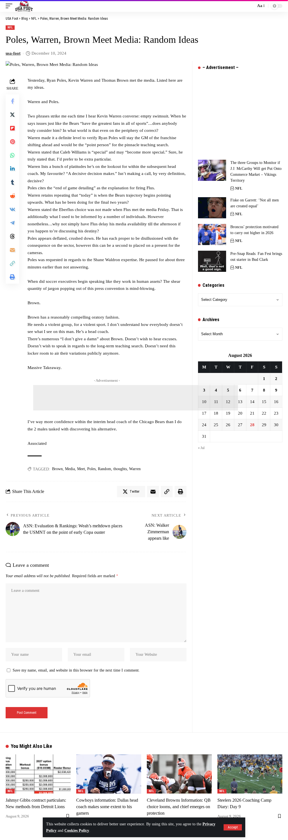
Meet (81, 469)
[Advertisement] (135, 397)
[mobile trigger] (10, 6)
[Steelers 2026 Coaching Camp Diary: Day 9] (249, 774)
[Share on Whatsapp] (12, 155)
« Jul (201, 448)
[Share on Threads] (12, 236)
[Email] (12, 250)
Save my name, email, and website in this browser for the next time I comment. (76, 670)
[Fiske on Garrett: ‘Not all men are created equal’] (212, 207)
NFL (10, 27)
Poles (91, 469)
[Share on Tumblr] (12, 182)
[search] (250, 6)
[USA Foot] (24, 6)
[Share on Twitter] (12, 114)
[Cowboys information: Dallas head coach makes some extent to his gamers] (108, 774)
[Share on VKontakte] (12, 209)
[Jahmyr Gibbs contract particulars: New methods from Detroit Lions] (38, 774)
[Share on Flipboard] (12, 128)
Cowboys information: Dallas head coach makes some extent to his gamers (107, 806)
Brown (57, 469)
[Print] (12, 277)
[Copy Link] (12, 263)
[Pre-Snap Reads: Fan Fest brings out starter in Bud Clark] (212, 261)
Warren (135, 469)
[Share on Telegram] (12, 223)
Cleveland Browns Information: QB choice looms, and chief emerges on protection (179, 806)
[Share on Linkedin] (12, 168)
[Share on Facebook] (12, 101)
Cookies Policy (76, 830)
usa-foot (13, 53)
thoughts (120, 469)
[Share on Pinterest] (12, 141)
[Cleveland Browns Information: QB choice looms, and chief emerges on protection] (179, 774)
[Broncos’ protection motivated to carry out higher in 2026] (212, 234)
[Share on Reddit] (12, 196)
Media (70, 469)
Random (104, 469)
